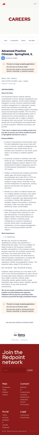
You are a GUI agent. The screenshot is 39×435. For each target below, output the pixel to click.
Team (4, 390)
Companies (6, 387)
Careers (5, 395)
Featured (23, 387)
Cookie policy (24, 340)
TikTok (4, 415)
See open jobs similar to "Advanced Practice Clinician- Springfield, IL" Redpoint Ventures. (20, 70)
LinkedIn (5, 425)
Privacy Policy (24, 418)
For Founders (24, 405)
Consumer (23, 395)
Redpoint (3, 4)
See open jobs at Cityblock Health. (17, 66)
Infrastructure (24, 397)
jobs (5, 40)
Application (24, 400)
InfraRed (5, 392)
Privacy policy (15, 340)
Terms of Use (24, 415)
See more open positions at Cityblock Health (19, 322)
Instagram (5, 420)
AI (21, 390)
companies (14, 40)
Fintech (22, 402)
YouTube (5, 418)
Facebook (5, 427)
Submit (30, 370)
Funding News (25, 392)
